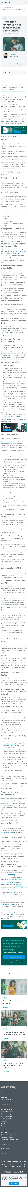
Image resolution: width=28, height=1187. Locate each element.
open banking (13, 892)
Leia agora (6, 1007)
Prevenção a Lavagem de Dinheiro (10, 1139)
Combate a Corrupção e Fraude (9, 1142)
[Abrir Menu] (25, 2)
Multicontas (4, 1121)
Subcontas (4, 1123)
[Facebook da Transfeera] (8, 1092)
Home (2, 7)
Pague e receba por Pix (7, 1099)
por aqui (9, 421)
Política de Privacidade (7, 1137)
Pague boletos (5, 1107)
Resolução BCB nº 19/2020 (12, 416)
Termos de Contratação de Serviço (10, 1135)
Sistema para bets (6, 1126)
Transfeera (14, 913)
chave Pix (21, 160)
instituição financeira (13, 173)
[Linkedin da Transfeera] (5, 1092)
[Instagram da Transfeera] (2, 1092)
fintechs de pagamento (7, 442)
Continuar (14, 1183)
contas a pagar (11, 874)
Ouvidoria (3, 1153)
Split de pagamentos (6, 1119)
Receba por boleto (6, 1104)
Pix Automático (5, 1102)
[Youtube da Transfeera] (11, 1092)
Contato (3, 1151)
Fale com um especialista (14, 957)
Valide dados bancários (7, 1111)
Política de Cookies (6, 1144)
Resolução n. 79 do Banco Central (18, 251)
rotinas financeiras (17, 879)
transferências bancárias (10, 744)
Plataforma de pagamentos (8, 1114)
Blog (13, 7)
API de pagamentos (6, 1116)
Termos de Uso (5, 1132)
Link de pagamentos (6, 1109)
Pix (25, 96)
